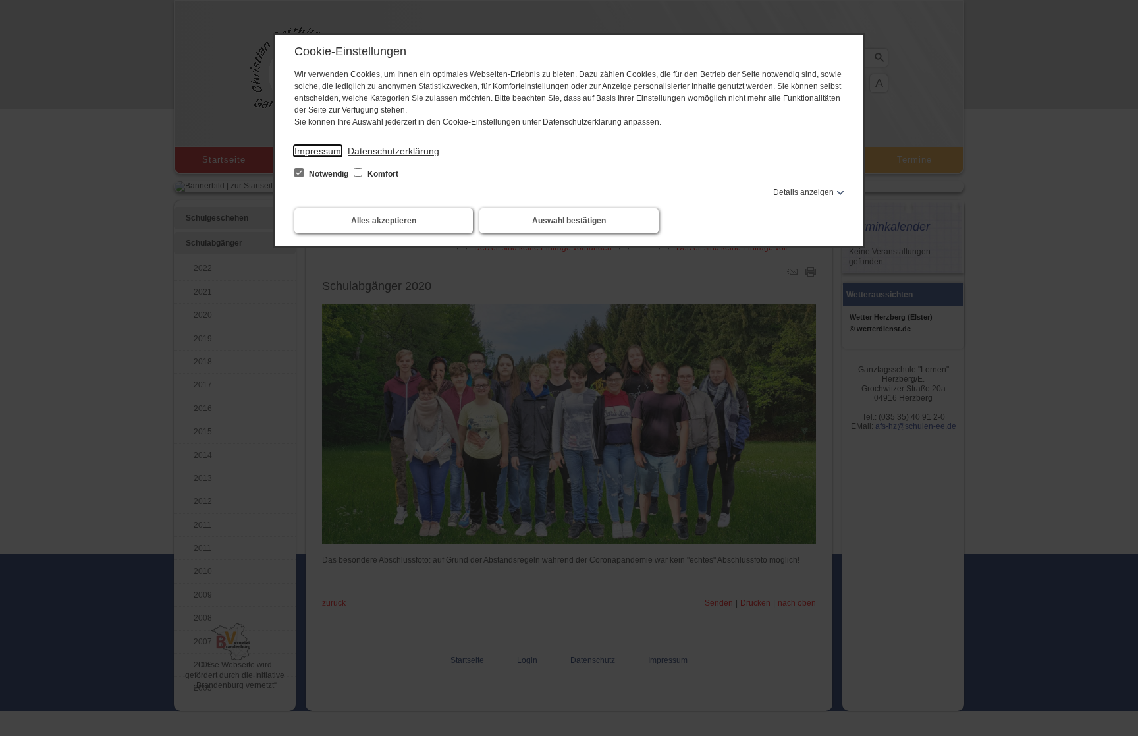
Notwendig (328, 174)
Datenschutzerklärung (393, 151)
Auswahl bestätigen (569, 220)
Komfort (382, 174)
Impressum (317, 151)
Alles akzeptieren (383, 220)
